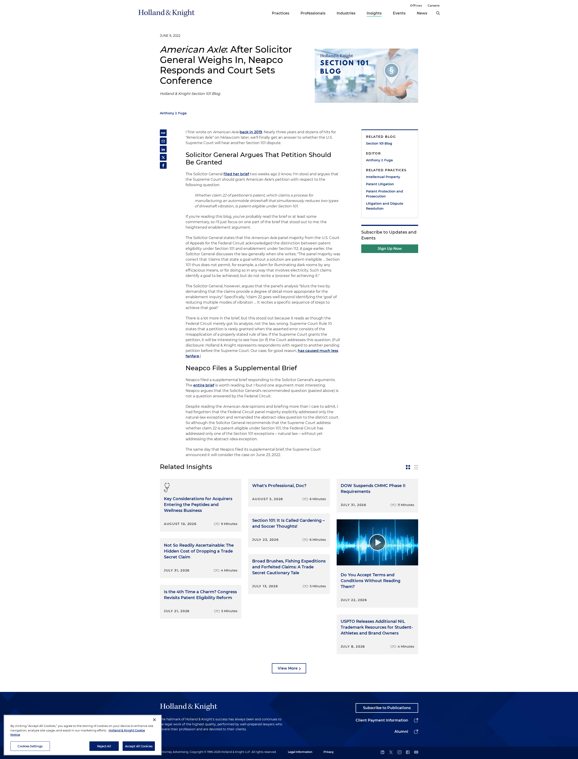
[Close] (154, 720)
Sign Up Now (390, 248)
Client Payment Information (382, 720)
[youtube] (416, 752)
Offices (416, 5)
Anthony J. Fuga (173, 113)
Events (399, 13)
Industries (346, 13)
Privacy (329, 752)
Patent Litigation (380, 184)
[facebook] (408, 752)
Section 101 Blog (379, 143)
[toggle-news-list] (416, 467)
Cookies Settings (30, 746)
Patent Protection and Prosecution (384, 193)
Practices (280, 13)
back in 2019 (251, 132)
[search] (438, 13)
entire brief (203, 385)
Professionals (313, 13)
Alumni (401, 731)
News (422, 13)
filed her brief (236, 174)
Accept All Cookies (138, 746)
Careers (434, 5)
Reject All (104, 746)
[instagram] (399, 752)
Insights (374, 13)
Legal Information (300, 752)
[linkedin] (382, 752)
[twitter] (391, 752)
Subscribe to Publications (387, 708)
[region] (83, 735)
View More (288, 668)
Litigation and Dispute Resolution (384, 206)
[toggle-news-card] (408, 467)
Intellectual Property (383, 177)
